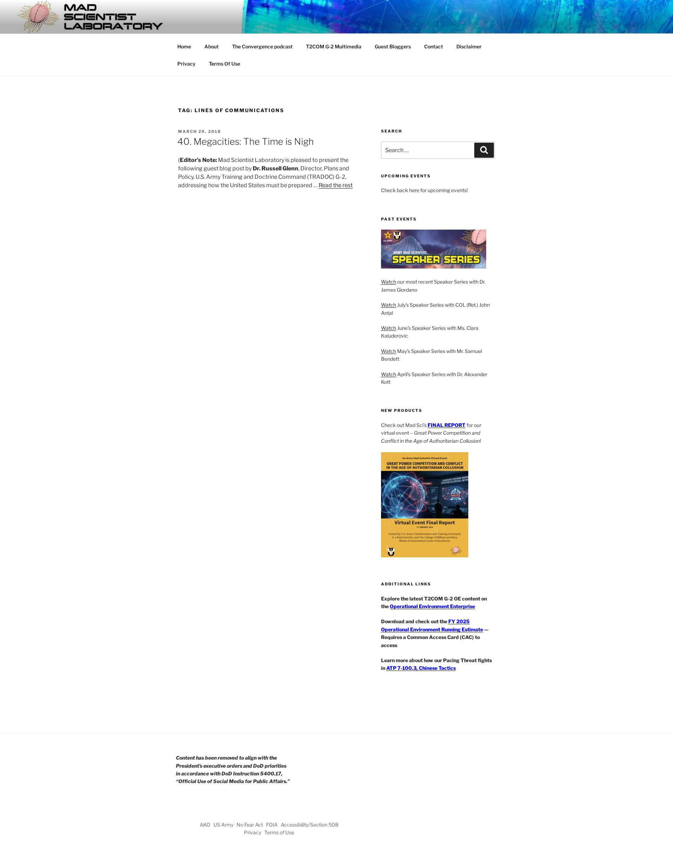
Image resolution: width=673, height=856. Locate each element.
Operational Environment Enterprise (432, 606)
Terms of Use (279, 832)
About (211, 46)
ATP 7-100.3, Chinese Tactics (421, 668)
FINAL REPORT (446, 425)
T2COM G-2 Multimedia (333, 46)
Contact (433, 46)
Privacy (186, 64)
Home (184, 46)
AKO (205, 825)
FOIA (272, 825)
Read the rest (336, 185)
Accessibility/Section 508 (309, 825)
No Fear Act (250, 825)
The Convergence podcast (262, 46)
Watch (388, 282)
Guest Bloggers (393, 46)
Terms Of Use (224, 64)
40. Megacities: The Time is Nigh (245, 141)
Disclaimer (469, 46)
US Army (223, 825)
